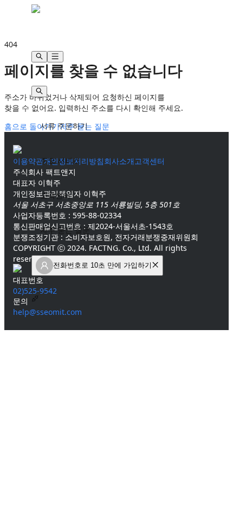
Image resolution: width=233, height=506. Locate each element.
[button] (155, 265)
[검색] (39, 56)
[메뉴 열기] (55, 56)
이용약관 (28, 161)
